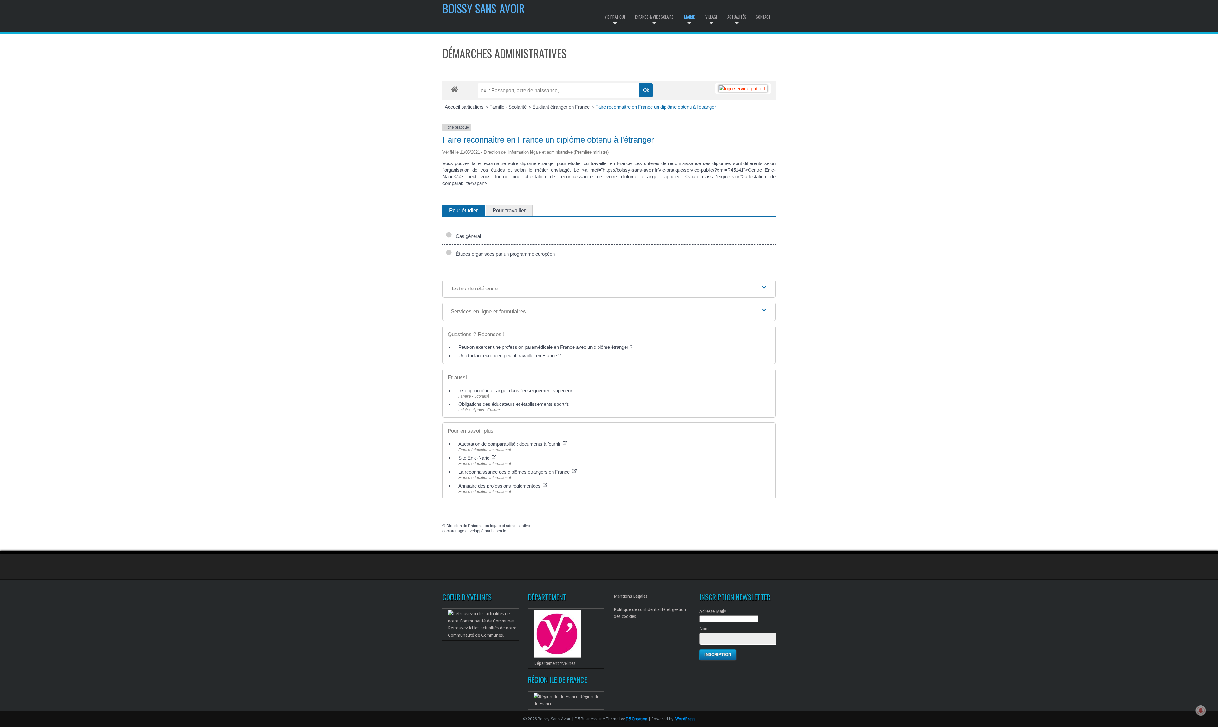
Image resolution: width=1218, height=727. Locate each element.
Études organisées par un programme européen (504, 254)
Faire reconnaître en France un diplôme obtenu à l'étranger (655, 107)
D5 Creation (636, 719)
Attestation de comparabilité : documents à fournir (510, 444)
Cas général (467, 236)
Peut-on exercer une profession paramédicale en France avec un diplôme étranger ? (545, 347)
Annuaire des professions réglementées (500, 485)
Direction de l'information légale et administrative (488, 526)
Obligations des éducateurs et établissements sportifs (513, 404)
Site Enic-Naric (474, 458)
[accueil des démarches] (454, 89)
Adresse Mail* (712, 611)
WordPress (685, 719)
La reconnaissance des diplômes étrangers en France (514, 472)
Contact (763, 17)
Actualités (736, 17)
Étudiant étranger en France (561, 107)
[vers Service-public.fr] (743, 88)
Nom (704, 628)
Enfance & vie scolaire (654, 17)
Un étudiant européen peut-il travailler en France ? (509, 355)
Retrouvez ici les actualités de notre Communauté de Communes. (482, 631)
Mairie (689, 17)
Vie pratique (615, 17)
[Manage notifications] (1201, 710)
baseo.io (498, 531)
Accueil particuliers (465, 107)
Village (711, 17)
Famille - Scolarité (508, 107)
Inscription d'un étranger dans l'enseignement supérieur (515, 390)
